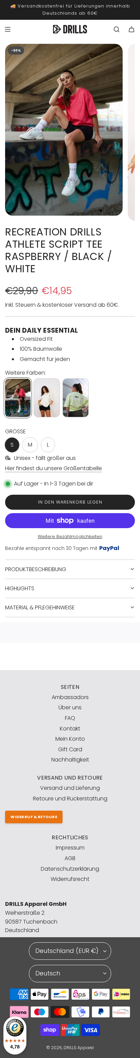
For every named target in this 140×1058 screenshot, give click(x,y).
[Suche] (116, 29)
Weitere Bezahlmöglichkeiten (70, 536)
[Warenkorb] (131, 29)
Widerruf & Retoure (34, 817)
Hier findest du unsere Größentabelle (53, 468)
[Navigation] (7, 29)
